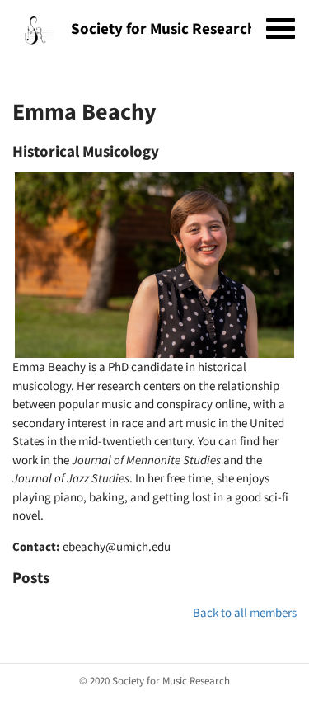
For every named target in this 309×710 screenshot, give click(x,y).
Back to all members (245, 612)
